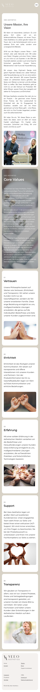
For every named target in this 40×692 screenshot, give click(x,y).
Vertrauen (10, 281)
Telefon (23, 663)
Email (22, 666)
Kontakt (6, 666)
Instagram (6, 675)
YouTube (6, 680)
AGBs (22, 675)
